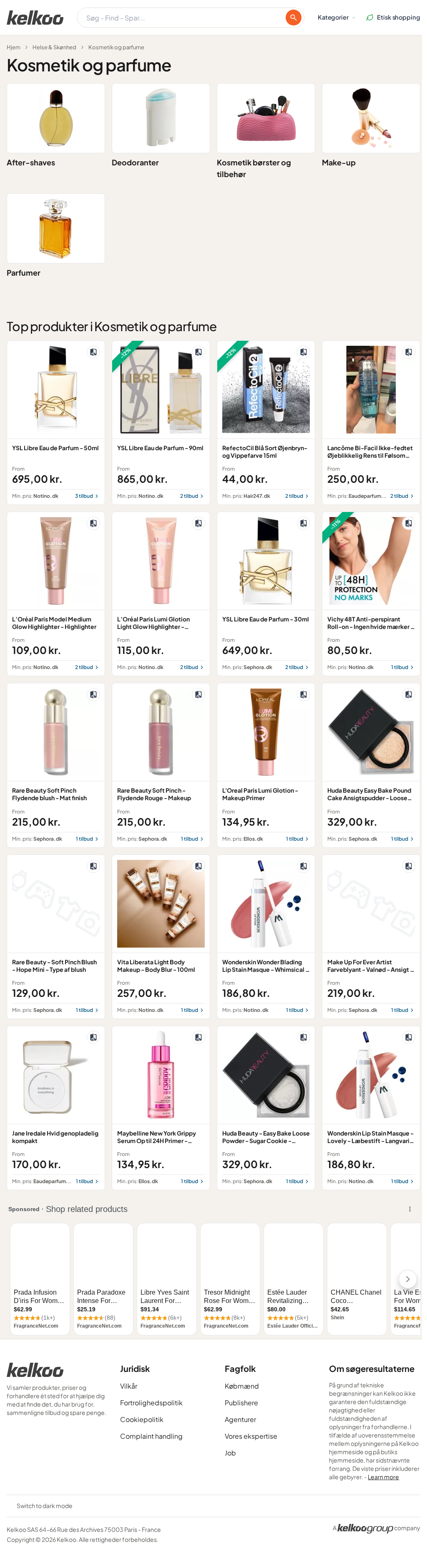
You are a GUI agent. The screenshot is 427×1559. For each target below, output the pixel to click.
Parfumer (23, 272)
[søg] (293, 17)
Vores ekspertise (251, 1436)
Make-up (339, 162)
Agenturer (240, 1419)
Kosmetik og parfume (116, 47)
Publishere (241, 1402)
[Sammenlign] (93, 352)
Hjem (13, 47)
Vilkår (128, 1386)
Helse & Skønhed (54, 47)
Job (230, 1452)
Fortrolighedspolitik (151, 1402)
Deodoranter (135, 162)
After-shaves (31, 162)
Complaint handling (151, 1436)
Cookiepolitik (141, 1419)
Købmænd (242, 1386)
